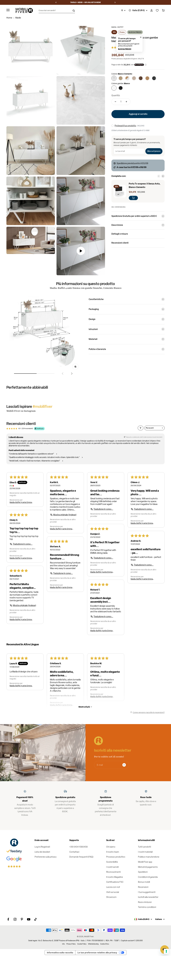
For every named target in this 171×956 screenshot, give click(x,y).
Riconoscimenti (113, 872)
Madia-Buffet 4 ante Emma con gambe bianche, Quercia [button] (21, 502)
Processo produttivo (115, 856)
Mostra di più (84, 706)
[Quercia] (134, 78)
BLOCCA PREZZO (135, 32)
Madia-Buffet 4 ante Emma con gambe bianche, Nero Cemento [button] (21, 619)
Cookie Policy (81, 944)
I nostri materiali (145, 851)
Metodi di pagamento (148, 867)
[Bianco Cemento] (113, 78)
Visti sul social (112, 892)
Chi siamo (110, 846)
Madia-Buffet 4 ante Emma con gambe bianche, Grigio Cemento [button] (142, 579)
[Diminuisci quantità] (115, 101)
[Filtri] (140, 428)
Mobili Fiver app (145, 862)
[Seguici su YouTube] (28, 919)
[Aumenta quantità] (126, 101)
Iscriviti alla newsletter (148, 897)
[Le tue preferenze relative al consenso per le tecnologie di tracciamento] (166, 951)
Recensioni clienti (120, 242)
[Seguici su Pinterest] (22, 919)
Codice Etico (104, 944)
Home (9, 17)
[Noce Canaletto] (140, 78)
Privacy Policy (71, 944)
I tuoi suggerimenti (146, 892)
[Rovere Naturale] (120, 78)
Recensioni (143, 887)
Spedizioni (142, 872)
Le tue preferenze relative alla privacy (97, 952)
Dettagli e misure (119, 233)
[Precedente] (55, 2)
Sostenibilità (112, 862)
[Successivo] (115, 2)
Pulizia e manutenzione (148, 856)
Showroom (111, 897)
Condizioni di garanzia (148, 877)
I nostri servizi (112, 867)
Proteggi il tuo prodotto (125, 125)
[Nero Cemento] (154, 78)
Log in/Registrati (42, 846)
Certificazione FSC (114, 882)
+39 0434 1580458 (78, 846)
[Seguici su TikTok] (35, 919)
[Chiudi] (140, 37)
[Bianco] (113, 88)
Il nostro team (112, 851)
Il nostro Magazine (114, 877)
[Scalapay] (139, 65)
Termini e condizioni (147, 907)
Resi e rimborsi (144, 902)
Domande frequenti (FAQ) (81, 856)
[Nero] (120, 88)
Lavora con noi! (113, 887)
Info (63, 944)
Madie (18, 17)
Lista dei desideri (42, 851)
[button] (129, 43)
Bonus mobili (144, 882)
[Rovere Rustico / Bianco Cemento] (127, 78)
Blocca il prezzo (153, 151)
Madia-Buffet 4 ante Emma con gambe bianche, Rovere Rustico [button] (61, 529)
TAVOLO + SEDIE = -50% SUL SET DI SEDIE (85, 2)
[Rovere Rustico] (147, 78)
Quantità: (115, 95)
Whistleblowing (93, 944)
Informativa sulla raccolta (60, 952)
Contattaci (74, 851)
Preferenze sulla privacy (46, 856)
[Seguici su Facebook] (8, 919)
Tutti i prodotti (144, 846)
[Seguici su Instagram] (15, 919)
